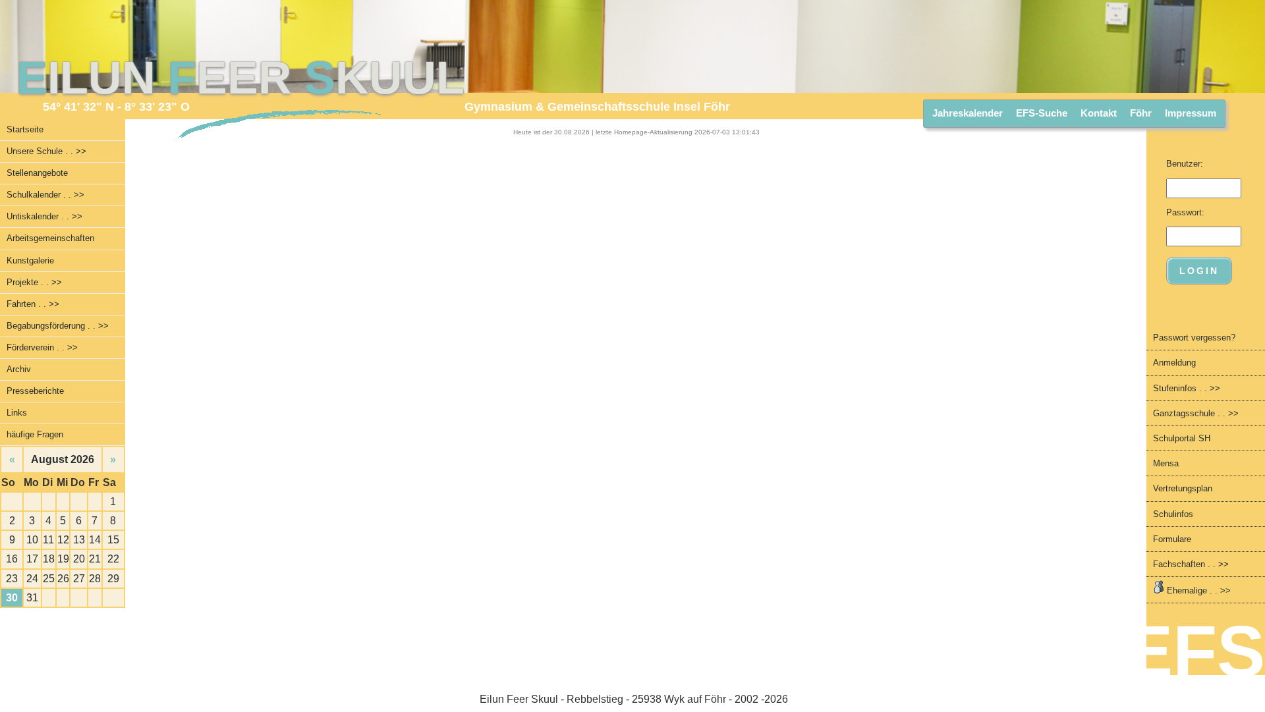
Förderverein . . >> (42, 347)
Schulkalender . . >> (45, 195)
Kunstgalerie (30, 260)
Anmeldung (1174, 363)
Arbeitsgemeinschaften (50, 238)
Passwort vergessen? (1194, 337)
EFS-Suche (1041, 113)
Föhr (1141, 113)
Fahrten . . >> (33, 304)
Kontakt (1099, 113)
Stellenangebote (37, 173)
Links (17, 413)
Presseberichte (35, 391)
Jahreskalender (967, 113)
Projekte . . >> (34, 282)
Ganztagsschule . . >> (1196, 413)
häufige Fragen (35, 434)
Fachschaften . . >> (1191, 564)
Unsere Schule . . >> (46, 151)
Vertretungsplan (1182, 488)
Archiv (19, 369)
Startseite (25, 129)
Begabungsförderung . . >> (58, 326)
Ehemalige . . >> (1197, 590)
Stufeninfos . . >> (1186, 388)
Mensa (1166, 463)
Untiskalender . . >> (44, 216)
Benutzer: (1184, 164)
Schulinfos (1173, 514)
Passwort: (1185, 212)
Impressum (1190, 113)
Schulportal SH (1181, 438)
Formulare (1172, 539)
